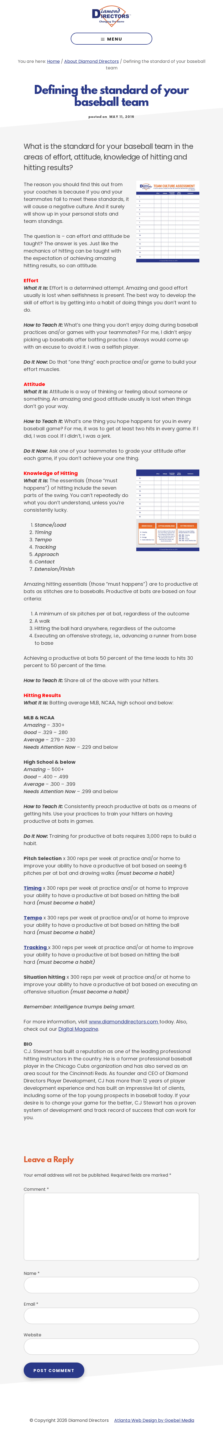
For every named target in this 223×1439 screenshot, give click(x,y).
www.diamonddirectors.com (124, 1021)
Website (32, 1335)
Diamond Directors (111, 16)
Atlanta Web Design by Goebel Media (154, 1420)
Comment (36, 1189)
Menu (114, 39)
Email (31, 1304)
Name (32, 1273)
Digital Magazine (78, 1029)
